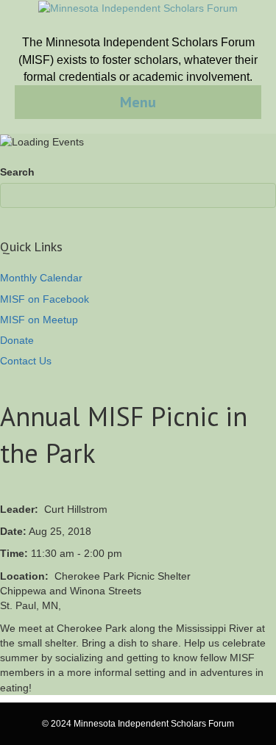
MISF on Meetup (39, 319)
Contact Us (26, 361)
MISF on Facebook (44, 299)
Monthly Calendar (41, 278)
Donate (17, 340)
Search (17, 172)
